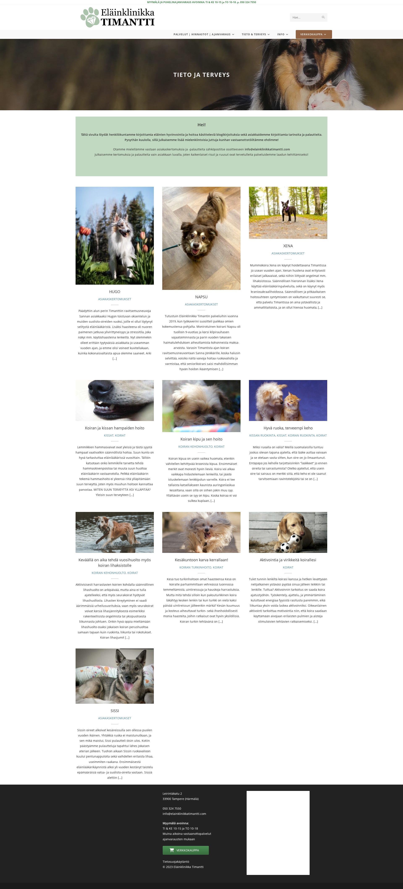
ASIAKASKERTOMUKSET (114, 299)
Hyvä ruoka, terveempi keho (288, 400)
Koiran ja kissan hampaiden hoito (114, 400)
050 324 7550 (172, 808)
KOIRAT (120, 435)
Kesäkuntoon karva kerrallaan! (201, 532)
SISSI (115, 676)
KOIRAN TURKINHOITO (195, 567)
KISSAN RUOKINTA (262, 435)
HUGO (114, 235)
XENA (288, 212)
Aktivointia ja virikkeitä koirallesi (288, 532)
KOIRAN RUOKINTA (301, 435)
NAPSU (201, 238)
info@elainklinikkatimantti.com (184, 814)
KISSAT (109, 435)
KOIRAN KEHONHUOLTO (195, 446)
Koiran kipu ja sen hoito (201, 406)
